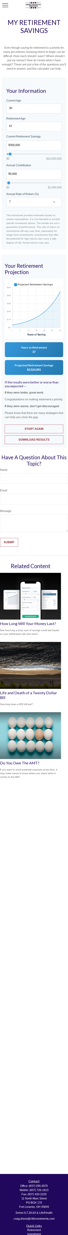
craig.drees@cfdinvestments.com (34, 1218)
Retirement (34, 1230)
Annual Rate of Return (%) (22, 194)
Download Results (34, 439)
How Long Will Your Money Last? (28, 623)
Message (5, 511)
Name (3, 469)
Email (3, 490)
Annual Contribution (18, 165)
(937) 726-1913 (38, 1190)
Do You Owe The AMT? (19, 763)
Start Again (34, 428)
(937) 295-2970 (38, 1185)
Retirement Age (15, 118)
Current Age (13, 100)
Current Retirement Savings (23, 136)
